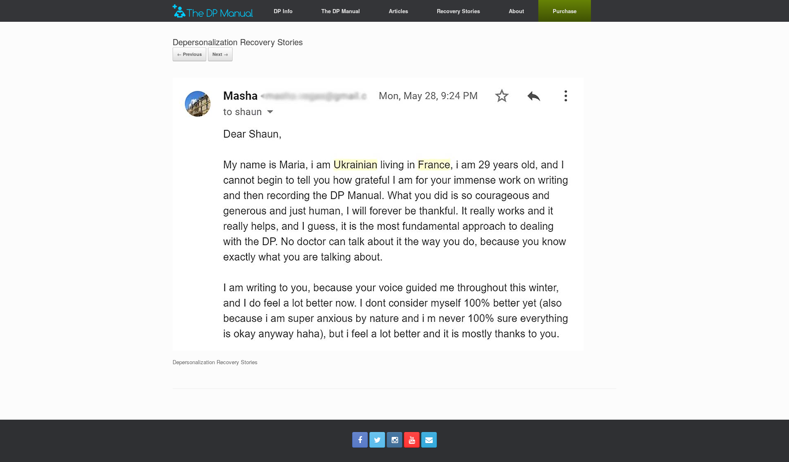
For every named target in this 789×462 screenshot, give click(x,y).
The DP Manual (340, 11)
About (516, 11)
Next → (220, 54)
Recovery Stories (458, 11)
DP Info (283, 11)
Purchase (565, 11)
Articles (398, 11)
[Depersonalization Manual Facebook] (360, 440)
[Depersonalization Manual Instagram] (394, 440)
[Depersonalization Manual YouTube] (412, 440)
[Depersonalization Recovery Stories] (378, 348)
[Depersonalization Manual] (213, 11)
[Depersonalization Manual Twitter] (377, 440)
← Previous (189, 54)
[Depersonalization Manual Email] (429, 440)
